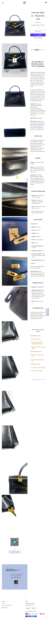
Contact (3, 601)
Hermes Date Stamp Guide (37, 370)
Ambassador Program (30, 603)
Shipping (33, 25)
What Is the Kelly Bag (36, 339)
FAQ (3, 603)
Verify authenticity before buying (37, 114)
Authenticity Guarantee (6, 605)
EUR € (33, 608)
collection (41, 273)
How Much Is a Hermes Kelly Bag (38, 355)
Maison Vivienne (32, 611)
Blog (26, 601)
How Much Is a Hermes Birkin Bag (38, 360)
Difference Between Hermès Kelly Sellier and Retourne (37, 342)
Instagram (5, 608)
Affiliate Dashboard (29, 605)
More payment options (38, 38)
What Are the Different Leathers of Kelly (38, 347)
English (27, 608)
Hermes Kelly (35, 273)
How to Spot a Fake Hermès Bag (38, 367)
